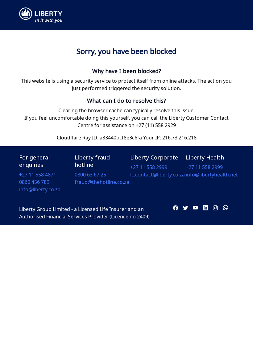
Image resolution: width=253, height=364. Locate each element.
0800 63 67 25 (90, 174)
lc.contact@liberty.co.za (157, 174)
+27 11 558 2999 (148, 167)
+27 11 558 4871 (37, 174)
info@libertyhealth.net (212, 174)
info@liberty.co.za (39, 189)
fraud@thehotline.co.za (102, 182)
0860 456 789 (34, 182)
